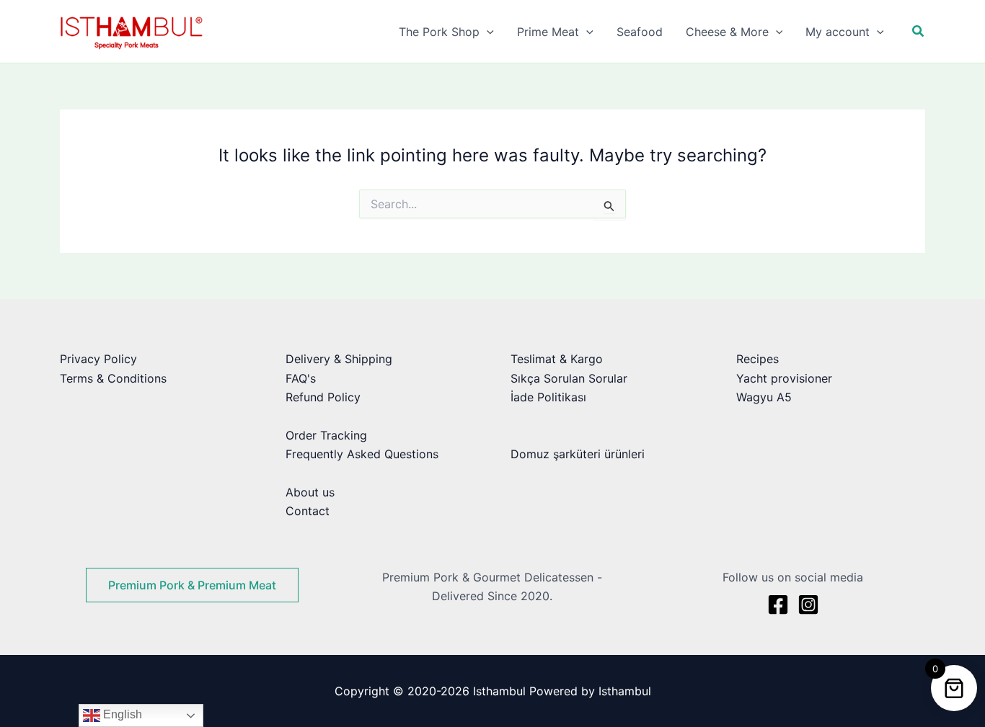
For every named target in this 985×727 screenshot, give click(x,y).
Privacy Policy (98, 359)
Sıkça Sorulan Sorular (569, 378)
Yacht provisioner (784, 378)
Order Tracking (326, 435)
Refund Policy (323, 397)
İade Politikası (548, 397)
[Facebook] (778, 604)
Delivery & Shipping (339, 359)
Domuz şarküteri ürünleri (578, 454)
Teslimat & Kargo (557, 359)
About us (310, 492)
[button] (487, 32)
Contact (308, 511)
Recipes (757, 359)
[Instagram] (808, 604)
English (121, 714)
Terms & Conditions (113, 378)
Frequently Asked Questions (362, 454)
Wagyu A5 (764, 397)
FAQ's (301, 378)
